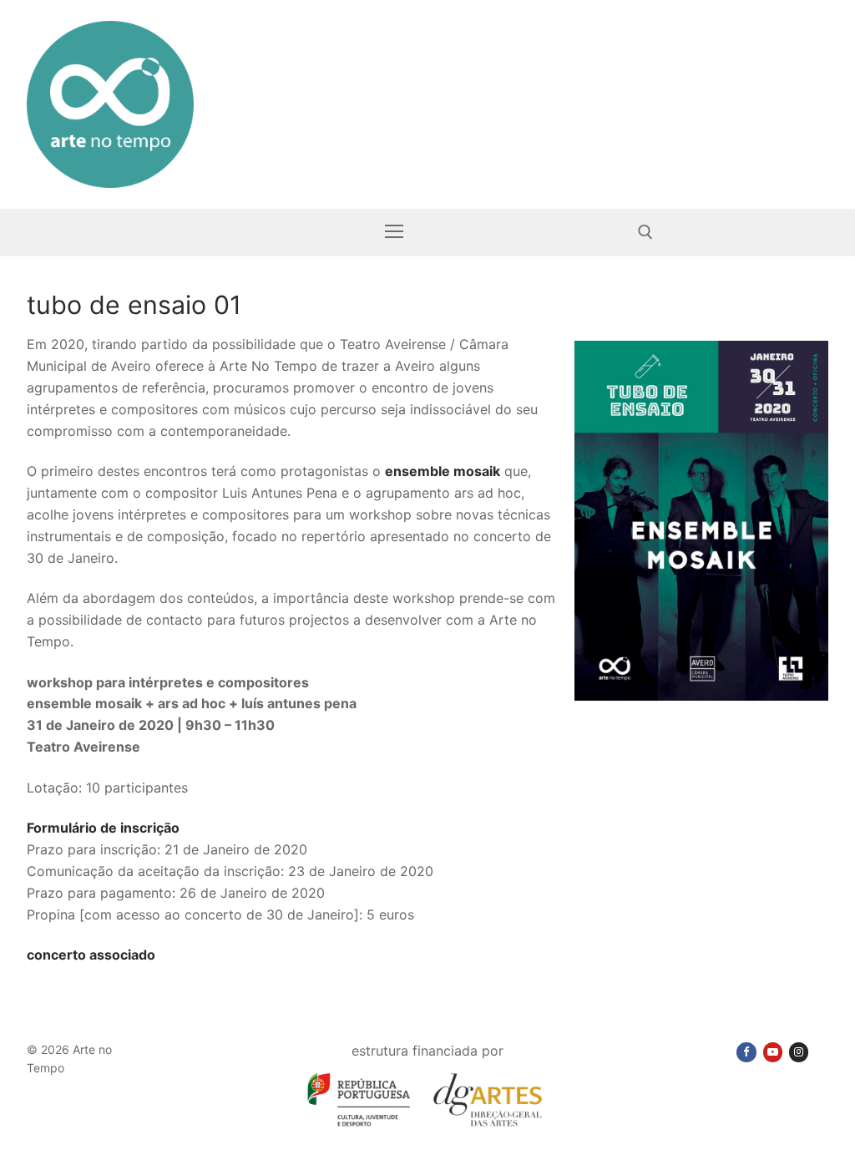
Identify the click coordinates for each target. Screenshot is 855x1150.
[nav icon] (394, 232)
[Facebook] (746, 1051)
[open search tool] (645, 232)
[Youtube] (772, 1051)
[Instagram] (798, 1051)
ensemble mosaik (442, 471)
